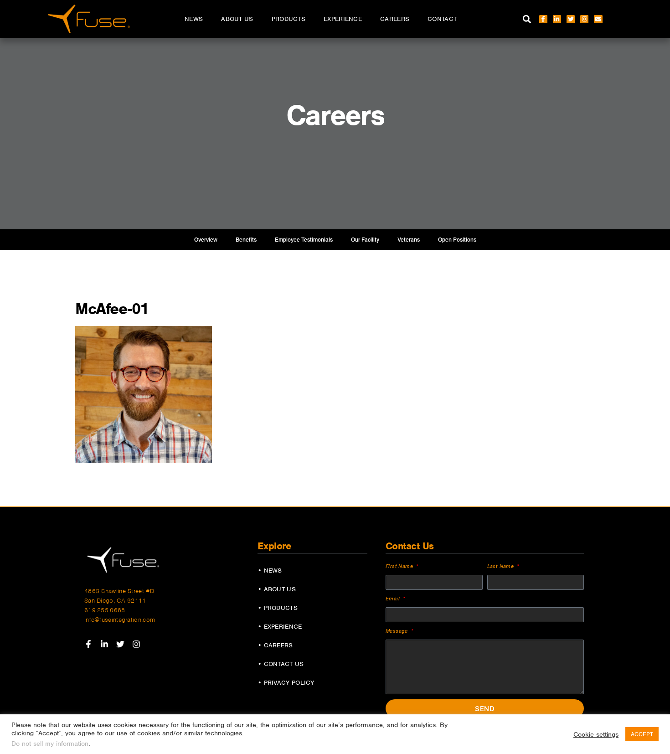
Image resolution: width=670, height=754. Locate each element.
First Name (400, 566)
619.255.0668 (104, 610)
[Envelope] (598, 19)
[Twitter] (571, 19)
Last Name (501, 566)
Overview (205, 240)
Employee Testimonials (304, 240)
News (194, 19)
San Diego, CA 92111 (115, 600)
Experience (343, 19)
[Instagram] (584, 19)
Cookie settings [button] (595, 734)
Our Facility (365, 240)
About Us (237, 19)
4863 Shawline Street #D (119, 591)
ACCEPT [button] (642, 734)
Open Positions (457, 240)
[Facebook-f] (543, 19)
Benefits (246, 240)
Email (394, 598)
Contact (442, 19)
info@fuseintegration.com (119, 620)
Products (288, 19)
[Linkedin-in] (557, 19)
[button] (527, 18)
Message (398, 631)
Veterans (408, 240)
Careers (394, 19)
